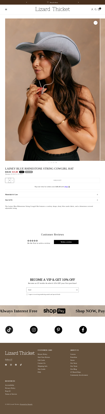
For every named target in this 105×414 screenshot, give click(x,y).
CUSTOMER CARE (45, 350)
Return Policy (42, 354)
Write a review (66, 242)
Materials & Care (11, 194)
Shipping (7, 174)
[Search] (95, 9)
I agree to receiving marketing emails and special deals (44, 294)
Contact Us (42, 363)
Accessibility (9, 385)
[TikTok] (22, 364)
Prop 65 (8, 391)
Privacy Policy (10, 388)
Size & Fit (8, 200)
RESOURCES (10, 381)
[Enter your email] (77, 289)
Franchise (73, 357)
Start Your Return (44, 357)
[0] (98, 9)
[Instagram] (12, 365)
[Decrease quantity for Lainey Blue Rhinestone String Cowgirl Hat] (6, 180)
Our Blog (73, 369)
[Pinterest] (17, 365)
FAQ (39, 372)
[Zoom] (96, 23)
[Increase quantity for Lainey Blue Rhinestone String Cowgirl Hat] (12, 180)
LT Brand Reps (75, 372)
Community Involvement (79, 375)
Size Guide (41, 369)
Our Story (73, 363)
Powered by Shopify (26, 404)
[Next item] (56, 162)
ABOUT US (74, 350)
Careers (73, 354)
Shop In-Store (54, 2)
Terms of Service (11, 394)
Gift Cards (41, 360)
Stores (72, 360)
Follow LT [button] (8, 359)
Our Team (73, 366)
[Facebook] (7, 365)
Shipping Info (42, 366)
